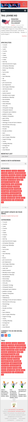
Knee (12, 184)
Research (4, 195)
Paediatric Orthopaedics (8, 116)
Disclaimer (22, 418)
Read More (24, 36)
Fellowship (22, 177)
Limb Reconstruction (7, 89)
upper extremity (19, 200)
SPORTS (4, 197)
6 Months (4, 57)
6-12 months (21, 170)
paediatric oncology (7, 114)
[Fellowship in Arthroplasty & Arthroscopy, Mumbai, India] (23, 384)
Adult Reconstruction (20, 173)
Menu (3, 10)
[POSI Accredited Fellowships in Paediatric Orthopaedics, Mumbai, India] (14, 384)
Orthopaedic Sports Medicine (9, 112)
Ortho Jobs (5, 105)
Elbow (16, 177)
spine (20, 195)
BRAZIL (24, 175)
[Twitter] (9, 335)
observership (18, 184)
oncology (4, 186)
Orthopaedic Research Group (16, 411)
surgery (18, 197)
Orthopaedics (17, 188)
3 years (4, 53)
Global (3, 74)
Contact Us (19, 420)
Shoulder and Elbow (7, 131)
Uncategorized (5, 145)
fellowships (4, 179)
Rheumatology (5, 126)
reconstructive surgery (15, 193)
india (17, 182)
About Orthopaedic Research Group (15, 415)
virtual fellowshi (6, 149)
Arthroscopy (12, 175)
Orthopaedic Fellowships (15, 409)
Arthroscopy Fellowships (8, 68)
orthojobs (9, 186)
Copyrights (10, 420)
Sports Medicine (6, 135)
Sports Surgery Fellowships (8, 137)
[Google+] (6, 335)
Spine (3, 133)
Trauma (4, 141)
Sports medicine (11, 197)
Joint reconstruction (7, 82)
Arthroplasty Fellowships (8, 66)
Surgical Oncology (6, 139)
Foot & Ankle (5, 72)
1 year (3, 170)
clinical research (10, 177)
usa (2, 202)
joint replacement (6, 184)
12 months (11, 173)
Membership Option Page (15, 416)
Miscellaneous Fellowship (8, 97)
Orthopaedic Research (7, 110)
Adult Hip (4, 61)
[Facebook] (2, 335)
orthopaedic (16, 186)
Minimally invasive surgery (8, 95)
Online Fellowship (6, 103)
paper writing (5, 118)
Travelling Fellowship (7, 143)
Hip (3, 78)
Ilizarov (4, 80)
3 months (4, 51)
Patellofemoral (5, 120)
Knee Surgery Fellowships (8, 86)
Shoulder (4, 128)
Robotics (9, 195)
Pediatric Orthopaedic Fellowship (16, 21)
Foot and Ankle (12, 179)
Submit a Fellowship (11, 418)
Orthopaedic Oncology (7, 107)
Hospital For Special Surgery (8, 182)
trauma (23, 197)
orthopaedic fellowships (7, 188)
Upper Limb (5, 147)
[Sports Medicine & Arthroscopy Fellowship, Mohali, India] (5, 384)
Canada (3, 177)
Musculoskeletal (6, 99)
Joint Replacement (6, 84)
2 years (4, 49)
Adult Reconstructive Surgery (9, 63)
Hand (18, 179)
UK (13, 200)
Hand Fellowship (6, 76)
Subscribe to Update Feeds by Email (9, 216)
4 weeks (4, 55)
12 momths (4, 173)
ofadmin (13, 25)
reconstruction (5, 193)
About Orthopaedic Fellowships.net (14, 413)
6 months (14, 170)
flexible (4, 70)
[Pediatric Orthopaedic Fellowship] (5, 21)
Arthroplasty (5, 175)
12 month (4, 45)
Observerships (5, 101)
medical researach (6, 93)
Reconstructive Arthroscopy (9, 124)
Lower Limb (5, 91)
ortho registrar (5, 191)
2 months (4, 47)
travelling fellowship (6, 200)
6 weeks (4, 59)
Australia (18, 175)
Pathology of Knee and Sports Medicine (11, 122)
